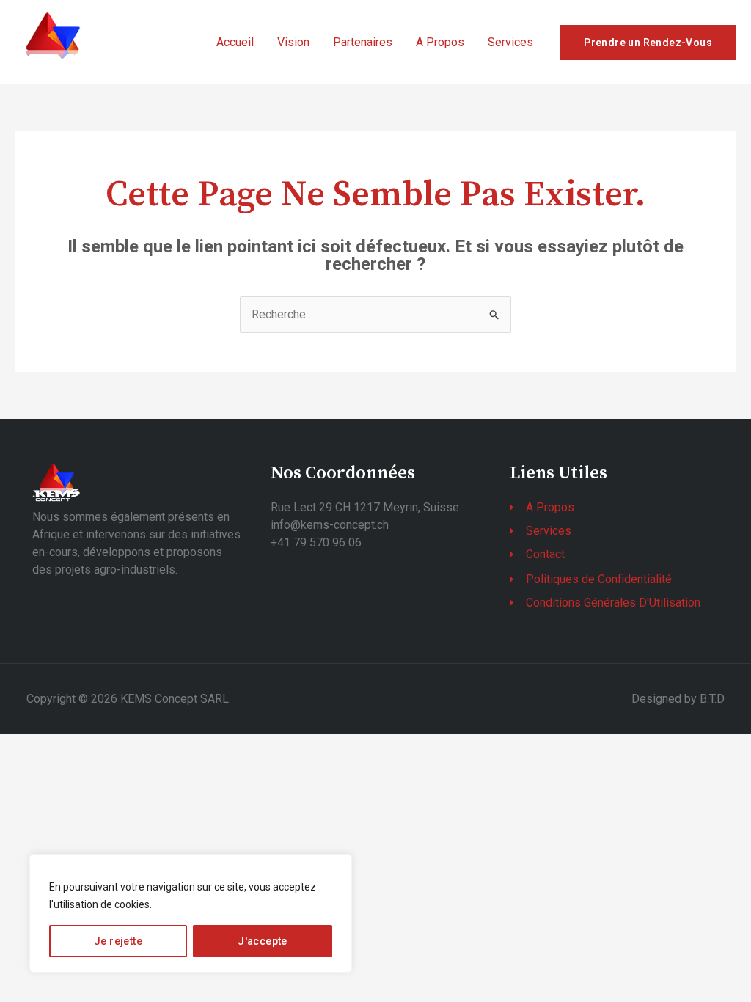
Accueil (235, 42)
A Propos (440, 42)
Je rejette (118, 941)
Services (510, 42)
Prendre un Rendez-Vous (648, 42)
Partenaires (362, 42)
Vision (293, 42)
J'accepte (262, 941)
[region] (190, 913)
